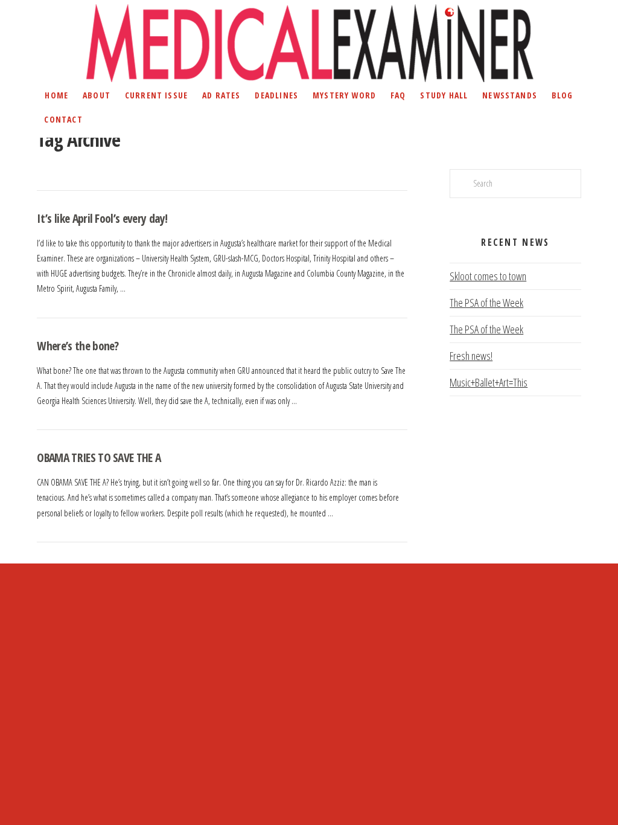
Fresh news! (471, 355)
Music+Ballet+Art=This (488, 382)
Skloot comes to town (488, 276)
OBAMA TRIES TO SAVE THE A (99, 457)
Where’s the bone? (77, 346)
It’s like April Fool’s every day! (102, 218)
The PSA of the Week (486, 302)
